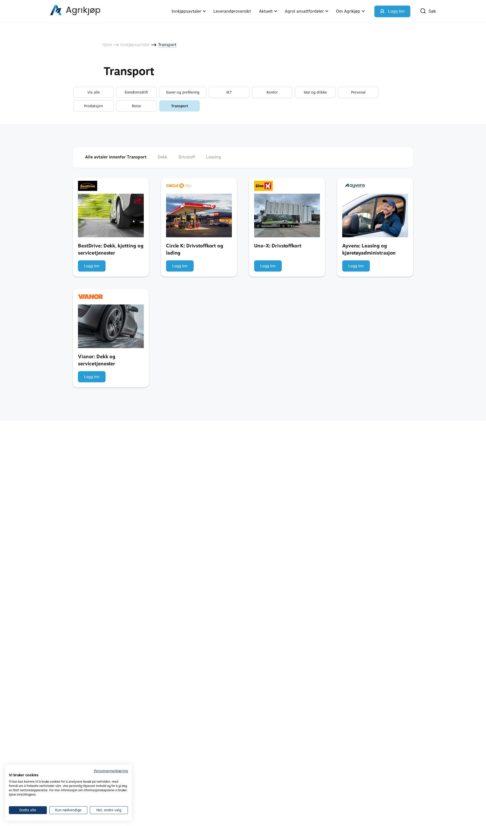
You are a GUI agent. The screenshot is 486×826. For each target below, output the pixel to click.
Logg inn (91, 266)
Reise (136, 106)
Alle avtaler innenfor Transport (116, 157)
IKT (229, 92)
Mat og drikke (315, 92)
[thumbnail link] (111, 215)
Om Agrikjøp (348, 11)
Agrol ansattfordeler (304, 11)
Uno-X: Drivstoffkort (277, 246)
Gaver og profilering (182, 92)
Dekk (162, 157)
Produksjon (93, 106)
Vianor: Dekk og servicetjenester (96, 360)
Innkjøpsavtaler (186, 11)
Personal (358, 92)
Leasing (213, 157)
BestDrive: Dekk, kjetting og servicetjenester (111, 249)
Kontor (272, 92)
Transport (179, 106)
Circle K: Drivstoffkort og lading (194, 249)
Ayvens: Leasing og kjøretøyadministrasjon (369, 249)
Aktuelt (266, 11)
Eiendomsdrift (136, 92)
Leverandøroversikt (232, 11)
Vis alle (93, 92)
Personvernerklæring (111, 771)
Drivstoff (186, 157)
